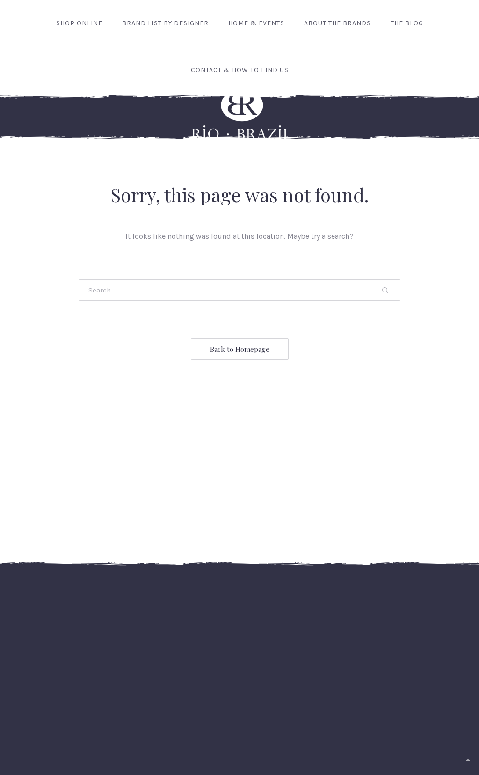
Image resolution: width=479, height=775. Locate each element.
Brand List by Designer (165, 23)
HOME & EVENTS (256, 23)
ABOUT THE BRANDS (337, 23)
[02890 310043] (451, 624)
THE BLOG (407, 23)
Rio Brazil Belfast (237, 746)
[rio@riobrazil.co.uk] (431, 624)
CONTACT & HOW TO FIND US (240, 70)
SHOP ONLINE (79, 23)
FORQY (255, 760)
